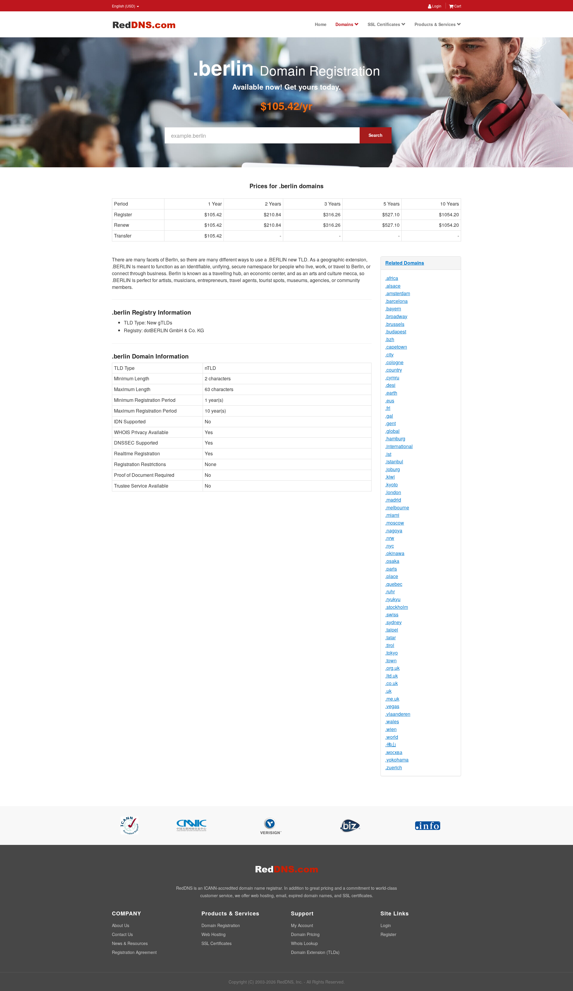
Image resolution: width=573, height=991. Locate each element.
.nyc (389, 545)
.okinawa (394, 553)
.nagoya (393, 530)
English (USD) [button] (124, 5)
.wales (392, 721)
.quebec (393, 583)
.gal (389, 415)
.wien (391, 729)
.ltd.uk (391, 675)
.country (393, 369)
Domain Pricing (305, 934)
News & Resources (130, 943)
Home (320, 24)
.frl (387, 408)
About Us (120, 925)
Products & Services (436, 24)
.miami (392, 514)
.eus (389, 400)
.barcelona (396, 301)
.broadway (396, 316)
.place (391, 576)
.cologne (394, 362)
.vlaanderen (397, 713)
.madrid (393, 499)
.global (392, 431)
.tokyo (391, 652)
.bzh (389, 339)
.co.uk (391, 683)
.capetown (396, 346)
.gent (390, 423)
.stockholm (396, 607)
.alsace (393, 285)
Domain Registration (220, 925)
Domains (345, 24)
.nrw (389, 537)
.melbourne (397, 507)
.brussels (394, 324)
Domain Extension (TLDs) (315, 952)
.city (389, 354)
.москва (393, 752)
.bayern (393, 308)
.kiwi (390, 476)
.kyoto (391, 484)
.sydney (393, 622)
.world (391, 736)
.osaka (392, 560)
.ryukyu (393, 599)
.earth (391, 392)
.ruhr (390, 591)
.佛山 (390, 744)
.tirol (389, 645)
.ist (388, 454)
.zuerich (393, 767)
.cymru (392, 377)
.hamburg (395, 438)
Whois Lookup (304, 943)
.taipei (391, 629)
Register (388, 934)
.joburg (392, 469)
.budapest (395, 331)
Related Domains (404, 262)
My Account (302, 925)
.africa (391, 278)
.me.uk (392, 698)
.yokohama (397, 759)
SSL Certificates (384, 24)
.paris (391, 568)
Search (376, 135)
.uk (388, 690)
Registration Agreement (134, 952)
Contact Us (122, 934)
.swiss (391, 614)
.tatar (390, 637)
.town (391, 660)
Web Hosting (213, 934)
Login (436, 5)
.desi (390, 385)
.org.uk (392, 667)
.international (399, 446)
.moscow (394, 522)
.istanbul (394, 461)
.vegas (392, 706)
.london (393, 492)
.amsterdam (397, 293)
